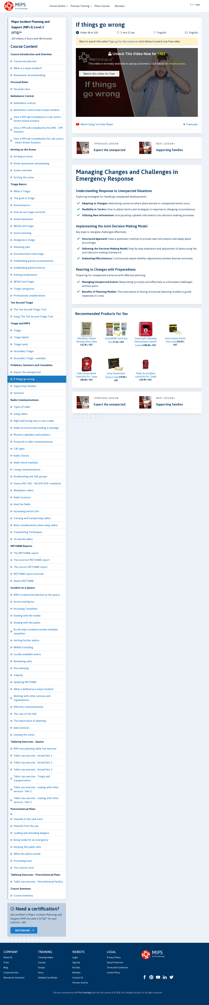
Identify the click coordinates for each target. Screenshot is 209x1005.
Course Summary (23, 895)
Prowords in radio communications (33, 441)
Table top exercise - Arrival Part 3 (33, 769)
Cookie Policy (113, 972)
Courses (42, 962)
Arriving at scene (23, 156)
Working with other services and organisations (32, 697)
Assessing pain (22, 246)
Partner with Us (80, 982)
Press (6, 962)
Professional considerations (29, 295)
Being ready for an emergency (31, 839)
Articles (76, 967)
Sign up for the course (122, 41)
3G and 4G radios (23, 539)
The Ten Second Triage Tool (30, 309)
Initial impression (23, 219)
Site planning (21, 668)
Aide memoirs (21, 727)
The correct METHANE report (31, 566)
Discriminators (22, 205)
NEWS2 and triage (24, 281)
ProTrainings (84, 992)
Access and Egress (24, 601)
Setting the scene (24, 177)
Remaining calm (23, 661)
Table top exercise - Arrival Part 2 (33, 762)
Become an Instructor (14, 977)
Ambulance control (24, 103)
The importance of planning (30, 720)
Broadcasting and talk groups (30, 476)
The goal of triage (24, 198)
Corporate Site (11, 972)
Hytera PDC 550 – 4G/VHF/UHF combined (37, 483)
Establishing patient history (29, 267)
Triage (17, 330)
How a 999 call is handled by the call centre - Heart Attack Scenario (38, 140)
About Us (8, 957)
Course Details (57, 6)
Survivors (19, 392)
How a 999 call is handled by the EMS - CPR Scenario (38, 129)
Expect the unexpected (27, 372)
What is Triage (22, 191)
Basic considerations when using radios (36, 525)
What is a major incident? (28, 68)
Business (120, 6)
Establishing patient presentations (33, 260)
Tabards (18, 675)
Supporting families (25, 386)
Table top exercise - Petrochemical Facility (38, 881)
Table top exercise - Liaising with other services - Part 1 (36, 789)
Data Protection (115, 962)
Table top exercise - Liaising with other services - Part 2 (36, 800)
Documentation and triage (29, 253)
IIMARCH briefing (23, 647)
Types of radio (22, 406)
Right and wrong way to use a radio (34, 420)
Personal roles (22, 89)
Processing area (23, 860)
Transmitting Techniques (28, 532)
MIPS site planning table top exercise (35, 748)
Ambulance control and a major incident (36, 109)
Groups (41, 967)
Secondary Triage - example (30, 358)
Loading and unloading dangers (31, 833)
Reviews (76, 972)
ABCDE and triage (24, 226)
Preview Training (80, 6)
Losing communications (27, 469)
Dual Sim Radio (22, 504)
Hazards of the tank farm (28, 819)
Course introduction (25, 61)
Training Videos (45, 957)
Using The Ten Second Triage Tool (33, 316)
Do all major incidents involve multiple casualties (36, 631)
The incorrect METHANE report (32, 559)
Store (40, 972)
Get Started (22, 930)
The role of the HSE (25, 713)
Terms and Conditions (117, 967)
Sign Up (76, 962)
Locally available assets (27, 654)
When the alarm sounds (27, 853)
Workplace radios (24, 490)
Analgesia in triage (24, 239)
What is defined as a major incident (34, 689)
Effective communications (28, 706)
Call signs (19, 448)
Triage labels (21, 337)
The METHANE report (26, 553)
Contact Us (77, 977)
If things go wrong (24, 379)
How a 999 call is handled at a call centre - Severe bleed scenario (38, 118)
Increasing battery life (26, 511)
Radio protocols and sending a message (36, 427)
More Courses (102, 6)
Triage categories (24, 288)
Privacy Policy (114, 957)
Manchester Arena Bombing (29, 75)
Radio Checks (21, 455)
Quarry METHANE (24, 580)
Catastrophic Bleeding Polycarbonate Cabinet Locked (145, 341)
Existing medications (25, 274)
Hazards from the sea (26, 825)
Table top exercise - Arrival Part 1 (33, 755)
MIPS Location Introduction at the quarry (37, 594)
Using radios (20, 413)
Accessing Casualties (25, 608)
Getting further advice (26, 640)
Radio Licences (22, 497)
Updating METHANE (25, 682)
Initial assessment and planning (31, 163)
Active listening (22, 233)
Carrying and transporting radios (32, 518)
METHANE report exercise (29, 573)
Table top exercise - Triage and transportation (32, 778)
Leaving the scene (24, 734)
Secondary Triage (24, 351)
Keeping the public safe (27, 846)
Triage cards (21, 344)
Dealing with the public (27, 622)
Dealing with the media (27, 615)
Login (75, 957)
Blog (6, 967)
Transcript (192, 124)
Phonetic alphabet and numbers (32, 434)
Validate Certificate (47, 977)
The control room (24, 867)
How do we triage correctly (29, 212)
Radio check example (26, 462)
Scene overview (23, 170)
